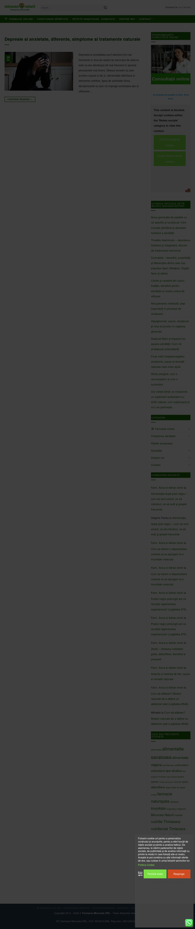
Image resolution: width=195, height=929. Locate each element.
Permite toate (155, 873)
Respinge (179, 873)
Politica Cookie (146, 864)
